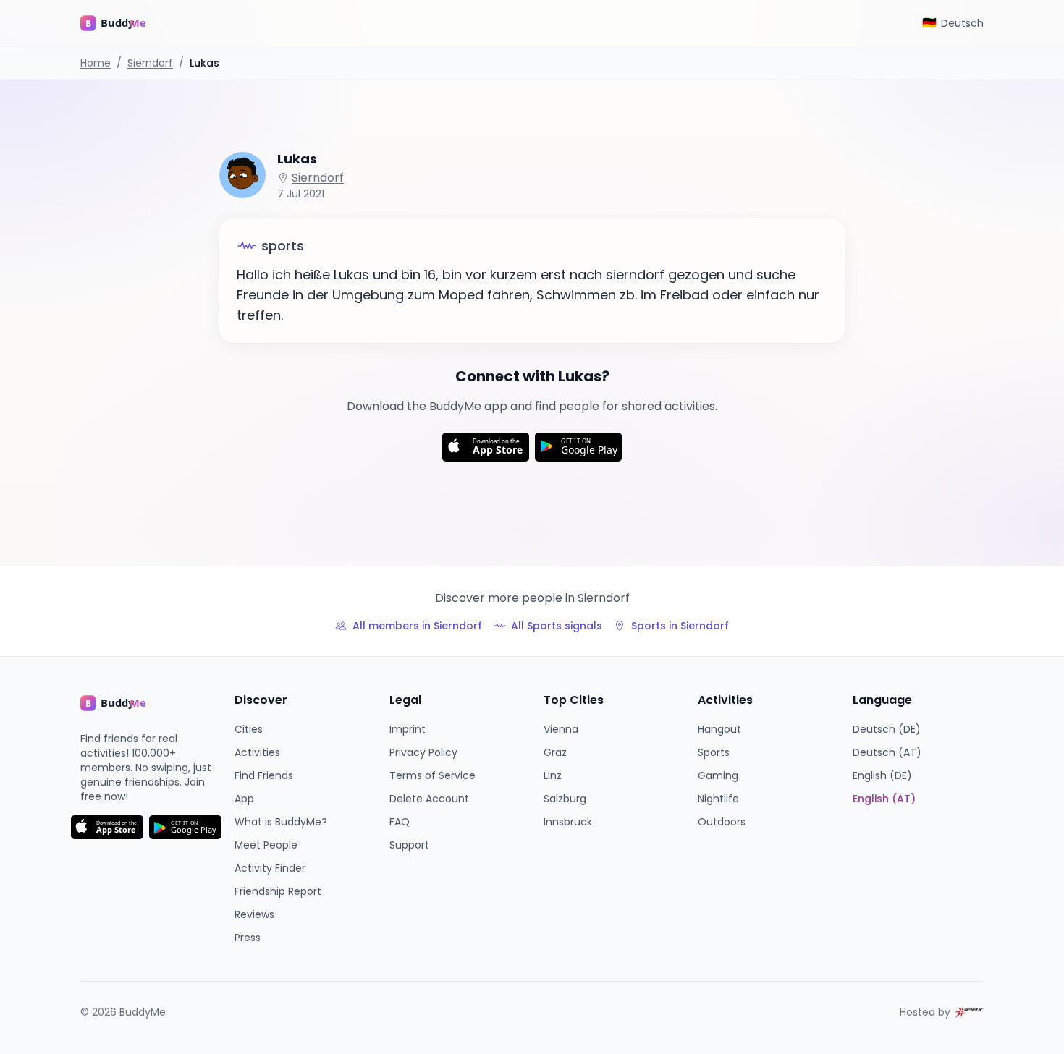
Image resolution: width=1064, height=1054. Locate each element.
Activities (257, 752)
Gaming (718, 775)
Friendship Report (278, 891)
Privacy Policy (423, 752)
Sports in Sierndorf (680, 626)
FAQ (399, 822)
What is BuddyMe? (281, 822)
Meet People (266, 845)
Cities (249, 729)
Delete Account (429, 798)
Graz (555, 752)
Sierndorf (150, 63)
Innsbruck (568, 822)
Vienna (561, 729)
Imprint (407, 729)
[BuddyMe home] (123, 23)
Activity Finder (270, 868)
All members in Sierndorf (417, 626)
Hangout (719, 729)
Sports (714, 752)
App (244, 798)
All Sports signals (556, 626)
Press (248, 937)
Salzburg (565, 798)
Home (95, 63)
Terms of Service (432, 775)
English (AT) (884, 798)
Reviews (254, 914)
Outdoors (722, 822)
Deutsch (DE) (887, 729)
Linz (553, 775)
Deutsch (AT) (887, 752)
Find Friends (264, 775)
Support (409, 845)
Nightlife (718, 798)
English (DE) (882, 775)
